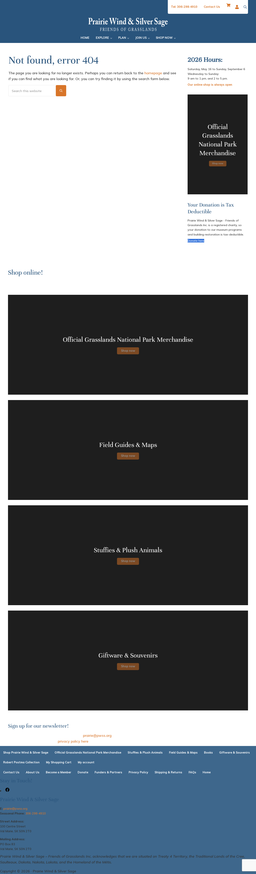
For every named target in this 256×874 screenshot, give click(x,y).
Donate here (196, 240)
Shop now (217, 163)
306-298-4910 (35, 813)
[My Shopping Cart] (228, 7)
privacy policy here (73, 741)
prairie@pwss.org (97, 735)
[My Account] (238, 7)
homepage (153, 73)
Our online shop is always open (210, 84)
